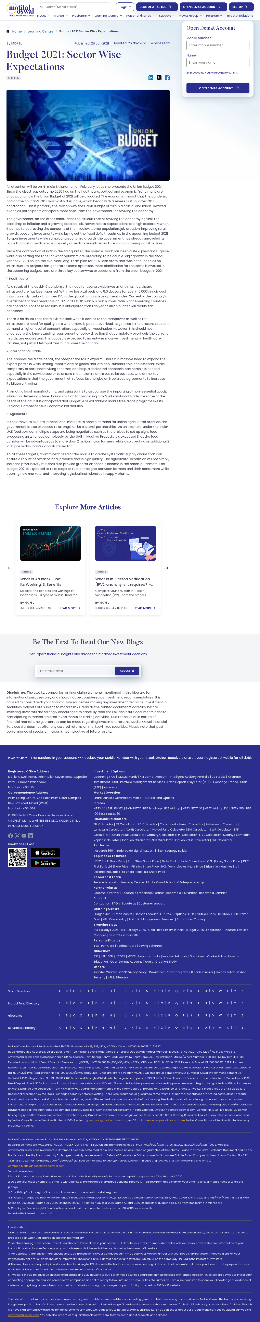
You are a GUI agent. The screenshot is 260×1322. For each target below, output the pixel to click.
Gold (97, 919)
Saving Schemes (150, 946)
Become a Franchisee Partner (143, 893)
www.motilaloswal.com (23, 1315)
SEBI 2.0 (188, 972)
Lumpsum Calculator (109, 829)
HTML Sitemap (118, 977)
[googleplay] (45, 863)
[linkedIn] (30, 837)
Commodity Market (129, 798)
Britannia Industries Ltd (221, 866)
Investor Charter (105, 972)
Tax (96, 946)
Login (123, 7)
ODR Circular (204, 972)
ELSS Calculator (210, 835)
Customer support (152, 903)
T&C (235, 72)
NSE (103, 956)
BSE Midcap (172, 808)
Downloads (157, 972)
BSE (96, 956)
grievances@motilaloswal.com (106, 1120)
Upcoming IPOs (104, 777)
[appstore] (45, 852)
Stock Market (123, 914)
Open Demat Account (200, 7)
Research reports (106, 882)
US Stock (224, 914)
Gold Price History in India (166, 930)
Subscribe (127, 670)
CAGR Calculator (138, 829)
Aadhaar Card (126, 946)
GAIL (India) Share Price (223, 861)
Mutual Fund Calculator (168, 829)
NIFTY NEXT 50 (192, 808)
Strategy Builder (176, 851)
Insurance (111, 787)
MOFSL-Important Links (144, 956)
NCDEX (120, 956)
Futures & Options (173, 914)
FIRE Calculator (222, 840)
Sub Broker (240, 914)
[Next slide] (166, 568)
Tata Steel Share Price (143, 861)
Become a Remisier (213, 893)
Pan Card (107, 946)
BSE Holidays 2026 (133, 930)
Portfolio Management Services (142, 782)
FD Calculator (125, 824)
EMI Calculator (197, 829)
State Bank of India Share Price (183, 861)
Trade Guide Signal (128, 851)
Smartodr (173, 972)
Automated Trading (191, 919)
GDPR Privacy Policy (133, 972)
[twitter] (17, 837)
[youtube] (24, 837)
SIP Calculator (103, 824)
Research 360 (103, 851)
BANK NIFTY (133, 808)
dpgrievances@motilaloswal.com (162, 1120)
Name (191, 55)
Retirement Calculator (221, 824)
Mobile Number (198, 38)
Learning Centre (132, 882)
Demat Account (146, 914)
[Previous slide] (9, 568)
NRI (105, 919)
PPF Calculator (187, 835)
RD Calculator (147, 824)
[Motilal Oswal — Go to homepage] (20, 10)
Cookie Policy (216, 956)
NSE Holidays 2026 (106, 930)
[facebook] (10, 837)
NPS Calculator (162, 840)
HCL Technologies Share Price (182, 866)
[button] (41, 6)
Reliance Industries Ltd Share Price (118, 872)
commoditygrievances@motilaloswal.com (36, 1166)
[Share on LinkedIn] (150, 77)
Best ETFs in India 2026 (124, 935)
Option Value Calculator (192, 840)
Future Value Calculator (127, 835)
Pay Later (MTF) (199, 782)
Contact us (102, 903)
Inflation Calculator (135, 840)
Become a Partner (154, 7)
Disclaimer (197, 956)
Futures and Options (159, 798)
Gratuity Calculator (160, 835)
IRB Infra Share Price (145, 866)
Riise (160, 851)
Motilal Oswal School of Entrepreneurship (175, 882)
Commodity (117, 919)
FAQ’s (116, 903)
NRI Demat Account (154, 777)
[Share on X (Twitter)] (159, 77)
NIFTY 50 (99, 808)
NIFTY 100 (237, 808)
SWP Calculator (221, 829)
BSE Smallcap (152, 808)
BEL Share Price (154, 872)
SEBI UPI (238, 7)
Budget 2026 (103, 914)
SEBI (110, 956)
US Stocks (218, 777)
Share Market (103, 798)
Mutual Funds (127, 777)
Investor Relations (174, 956)
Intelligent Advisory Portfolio (189, 777)
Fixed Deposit (176, 782)
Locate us (129, 903)
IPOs (191, 914)
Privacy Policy (225, 972)
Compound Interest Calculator (181, 824)
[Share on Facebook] (167, 77)
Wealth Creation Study (160, 962)
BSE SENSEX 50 (110, 814)
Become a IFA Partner (181, 893)
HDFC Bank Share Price (109, 861)
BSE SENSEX (115, 808)
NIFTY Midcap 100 (217, 808)
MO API (149, 851)
